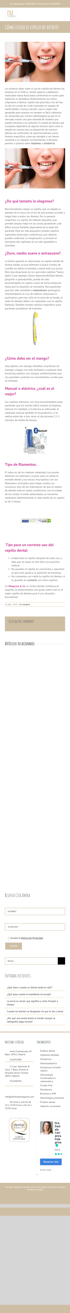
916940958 (55, 3)
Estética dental (47, 1050)
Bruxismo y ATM (48, 1093)
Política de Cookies (35, 1189)
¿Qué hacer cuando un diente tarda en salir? (29, 987)
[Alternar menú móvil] (63, 14)
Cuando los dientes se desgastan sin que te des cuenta (35, 1011)
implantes (36, 143)
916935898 (30, 3)
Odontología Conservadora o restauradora (48, 1078)
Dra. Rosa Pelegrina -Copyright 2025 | (20, 1187)
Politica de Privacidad (56, 1187)
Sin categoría (24, 604)
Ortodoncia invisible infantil (50, 1069)
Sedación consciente (50, 1106)
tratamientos (40, 290)
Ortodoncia (45, 1059)
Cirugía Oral (46, 1085)
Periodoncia (46, 1089)
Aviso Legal (41, 1187)
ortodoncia (49, 143)
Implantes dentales (49, 1054)
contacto (32, 580)
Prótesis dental (47, 1102)
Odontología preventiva (52, 1097)
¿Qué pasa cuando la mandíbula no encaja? (29, 994)
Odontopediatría (48, 1063)
